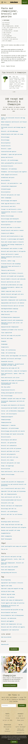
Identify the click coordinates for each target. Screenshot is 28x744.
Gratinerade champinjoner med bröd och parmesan (12, 402)
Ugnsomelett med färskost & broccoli (12, 273)
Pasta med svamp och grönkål (9, 566)
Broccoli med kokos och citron (10, 451)
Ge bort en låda (7, 720)
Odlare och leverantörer (20, 730)
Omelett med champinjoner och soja (11, 624)
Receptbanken (14, 649)
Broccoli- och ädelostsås (8, 618)
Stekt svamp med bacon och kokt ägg (11, 524)
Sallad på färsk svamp (7, 591)
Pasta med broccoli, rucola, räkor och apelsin (12, 560)
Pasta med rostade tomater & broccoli (12, 242)
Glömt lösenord (20, 718)
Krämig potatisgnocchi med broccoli (11, 392)
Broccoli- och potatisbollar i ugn (11, 183)
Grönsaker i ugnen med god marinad (11, 154)
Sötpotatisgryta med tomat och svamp (12, 134)
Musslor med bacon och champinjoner (11, 505)
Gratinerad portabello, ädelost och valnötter (11, 288)
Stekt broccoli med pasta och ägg (11, 556)
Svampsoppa (4, 344)
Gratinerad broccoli (7, 166)
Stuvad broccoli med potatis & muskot (12, 230)
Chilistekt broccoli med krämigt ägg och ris (13, 128)
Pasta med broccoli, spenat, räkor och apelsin (12, 374)
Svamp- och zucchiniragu (8, 353)
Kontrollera (22, 705)
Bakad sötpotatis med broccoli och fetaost (14, 122)
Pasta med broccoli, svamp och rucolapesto (14, 371)
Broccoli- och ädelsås (7, 597)
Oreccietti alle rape (7, 503)
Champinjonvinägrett (7, 416)
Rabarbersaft (5, 644)
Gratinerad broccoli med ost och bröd (12, 305)
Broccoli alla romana (7, 460)
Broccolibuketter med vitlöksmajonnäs (12, 615)
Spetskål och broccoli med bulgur (11, 358)
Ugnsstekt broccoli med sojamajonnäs (12, 320)
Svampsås (3, 341)
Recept (7, 729)
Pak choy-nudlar (6, 387)
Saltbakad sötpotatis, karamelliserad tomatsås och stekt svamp (12, 365)
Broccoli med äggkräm (7, 621)
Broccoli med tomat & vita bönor (11, 227)
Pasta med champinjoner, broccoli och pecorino (12, 563)
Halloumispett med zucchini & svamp (11, 248)
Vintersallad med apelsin (8, 151)
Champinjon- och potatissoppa (10, 428)
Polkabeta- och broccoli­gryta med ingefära (14, 171)
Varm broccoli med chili (8, 206)
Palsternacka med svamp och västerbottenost (9, 384)
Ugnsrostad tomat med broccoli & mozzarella (11, 267)
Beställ (25, 2)
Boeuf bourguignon (6, 539)
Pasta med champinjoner (8, 569)
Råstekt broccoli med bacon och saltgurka (13, 527)
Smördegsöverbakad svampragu (9, 308)
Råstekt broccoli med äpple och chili (12, 294)
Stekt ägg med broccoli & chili (10, 203)
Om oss (20, 724)
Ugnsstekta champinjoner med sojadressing (13, 300)
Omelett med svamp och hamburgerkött (12, 600)
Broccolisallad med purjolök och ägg (12, 609)
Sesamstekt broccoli (7, 361)
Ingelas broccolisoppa (7, 474)
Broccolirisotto (6, 437)
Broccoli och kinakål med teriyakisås (12, 276)
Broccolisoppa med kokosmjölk (10, 218)
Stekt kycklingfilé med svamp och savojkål (14, 546)
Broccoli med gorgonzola (8, 454)
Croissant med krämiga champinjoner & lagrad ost (12, 245)
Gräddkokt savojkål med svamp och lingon (13, 398)
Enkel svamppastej (6, 536)
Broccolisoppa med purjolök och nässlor (13, 431)
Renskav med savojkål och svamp (10, 530)
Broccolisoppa (5, 124)
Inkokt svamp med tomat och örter (11, 291)
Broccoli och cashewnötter (9, 445)
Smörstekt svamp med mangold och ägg (12, 588)
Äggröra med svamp (6, 585)
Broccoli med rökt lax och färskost (11, 514)
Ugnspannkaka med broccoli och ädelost (12, 303)
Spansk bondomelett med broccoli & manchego (11, 257)
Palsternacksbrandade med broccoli (11, 500)
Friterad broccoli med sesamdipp (11, 263)
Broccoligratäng (6, 580)
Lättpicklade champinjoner (9, 186)
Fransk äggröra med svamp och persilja (12, 603)
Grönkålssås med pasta (7, 177)
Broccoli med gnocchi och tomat (10, 195)
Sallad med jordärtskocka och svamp (11, 284)
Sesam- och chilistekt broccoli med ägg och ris (13, 118)
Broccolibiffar (5, 180)
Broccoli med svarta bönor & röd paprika (13, 251)
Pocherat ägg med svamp (8, 594)
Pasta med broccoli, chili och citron (12, 471)
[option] (14, 82)
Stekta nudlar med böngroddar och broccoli (14, 355)
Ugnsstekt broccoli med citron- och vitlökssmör (11, 323)
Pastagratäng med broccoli (9, 572)
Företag (7, 718)
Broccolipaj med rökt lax (8, 508)
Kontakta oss (20, 732)
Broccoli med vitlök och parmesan (11, 448)
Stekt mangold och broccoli (9, 174)
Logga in (20, 716)
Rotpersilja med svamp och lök (10, 368)
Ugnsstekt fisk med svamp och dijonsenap (13, 491)
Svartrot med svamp (6, 338)
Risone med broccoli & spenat (10, 254)
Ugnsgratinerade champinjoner (10, 327)
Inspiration (7, 724)
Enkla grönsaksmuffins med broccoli (11, 163)
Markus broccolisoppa (7, 216)
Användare (20, 713)
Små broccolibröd (6, 637)
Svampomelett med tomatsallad (10, 630)
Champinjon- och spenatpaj (9, 169)
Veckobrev (7, 731)
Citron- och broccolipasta (9, 413)
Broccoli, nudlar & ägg (8, 260)
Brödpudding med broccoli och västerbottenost (10, 606)
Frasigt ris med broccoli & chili (11, 209)
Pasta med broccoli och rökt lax (11, 497)
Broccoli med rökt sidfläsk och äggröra (13, 627)
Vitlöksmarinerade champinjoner (10, 317)
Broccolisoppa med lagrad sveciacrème (12, 434)
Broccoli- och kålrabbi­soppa (9, 131)
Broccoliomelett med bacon (9, 612)
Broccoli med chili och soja (9, 457)
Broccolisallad (5, 468)
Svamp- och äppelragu (7, 465)
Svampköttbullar (6, 533)
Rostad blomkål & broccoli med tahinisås (13, 279)
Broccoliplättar (6, 143)
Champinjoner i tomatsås (8, 425)
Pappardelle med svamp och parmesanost (12, 380)
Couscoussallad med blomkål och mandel (12, 408)
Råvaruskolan (7, 727)
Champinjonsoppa (6, 419)
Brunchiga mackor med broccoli (10, 521)
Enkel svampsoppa (6, 197)
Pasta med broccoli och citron (10, 377)
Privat (7, 716)
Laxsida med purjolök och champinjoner (12, 481)
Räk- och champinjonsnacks (9, 494)
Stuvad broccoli (6, 145)
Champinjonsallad (6, 422)
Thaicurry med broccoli (8, 270)
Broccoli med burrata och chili (10, 282)
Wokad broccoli (5, 314)
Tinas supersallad (6, 332)
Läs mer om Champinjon (10, 685)
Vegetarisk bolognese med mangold (11, 221)
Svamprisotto (5, 347)
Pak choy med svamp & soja (9, 311)
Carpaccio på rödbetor (7, 233)
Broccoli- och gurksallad (8, 442)
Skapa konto (20, 720)
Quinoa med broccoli (7, 157)
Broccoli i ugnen (6, 148)
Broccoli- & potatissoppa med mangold (12, 239)
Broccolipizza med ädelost (9, 439)
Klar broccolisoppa (6, 395)
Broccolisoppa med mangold (9, 200)
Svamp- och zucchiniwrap (8, 350)
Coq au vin (4, 549)
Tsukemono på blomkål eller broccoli (12, 329)
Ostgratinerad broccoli (8, 390)
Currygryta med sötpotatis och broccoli (13, 405)
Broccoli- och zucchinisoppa (9, 160)
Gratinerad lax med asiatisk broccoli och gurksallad (13, 485)
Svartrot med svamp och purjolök (11, 335)
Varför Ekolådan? (21, 727)
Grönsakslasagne (6, 189)
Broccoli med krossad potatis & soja (12, 236)
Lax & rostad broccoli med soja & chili (13, 488)
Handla (7, 713)
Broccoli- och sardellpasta (9, 511)
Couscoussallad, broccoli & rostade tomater (11, 212)
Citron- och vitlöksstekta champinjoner (13, 411)
